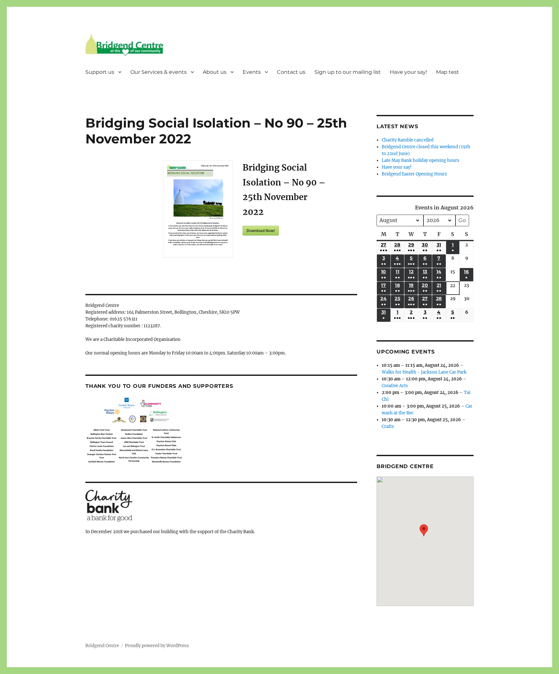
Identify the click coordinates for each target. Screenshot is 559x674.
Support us (99, 72)
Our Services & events (158, 72)
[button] (424, 537)
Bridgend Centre (102, 645)
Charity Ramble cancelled (407, 140)
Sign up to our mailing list (347, 72)
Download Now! (261, 230)
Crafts (388, 426)
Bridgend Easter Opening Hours (414, 174)
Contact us (291, 72)
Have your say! (408, 72)
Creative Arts (395, 385)
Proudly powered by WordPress (157, 645)
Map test (447, 72)
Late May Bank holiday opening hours (420, 160)
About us (214, 72)
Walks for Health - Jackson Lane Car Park (424, 372)
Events (252, 72)
